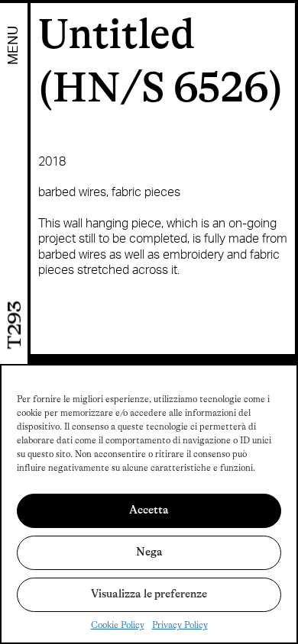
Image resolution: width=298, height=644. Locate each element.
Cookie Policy (117, 625)
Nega (149, 552)
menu (14, 45)
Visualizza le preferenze (149, 594)
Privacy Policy (180, 625)
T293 (15, 325)
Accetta (149, 510)
